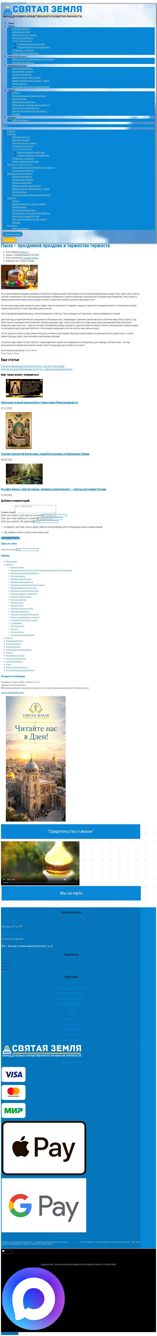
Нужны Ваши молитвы (71, 1003)
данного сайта (74, 1242)
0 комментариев (29, 257)
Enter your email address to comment (19, 518)
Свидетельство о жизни (24, 35)
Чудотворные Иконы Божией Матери (31, 87)
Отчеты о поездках (21, 74)
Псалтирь (14, 629)
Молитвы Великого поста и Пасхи (24, 588)
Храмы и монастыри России (26, 77)
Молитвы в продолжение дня (22, 582)
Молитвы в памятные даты (21, 579)
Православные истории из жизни (29, 96)
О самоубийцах (16, 623)
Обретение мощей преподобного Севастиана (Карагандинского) (39, 402)
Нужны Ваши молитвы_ (24, 102)
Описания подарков (13, 644)
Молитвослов (19, 99)
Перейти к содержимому (13, 2)
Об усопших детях (17, 626)
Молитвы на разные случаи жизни (24, 594)
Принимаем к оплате (71, 1061)
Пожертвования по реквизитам (33, 47)
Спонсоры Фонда (21, 29)
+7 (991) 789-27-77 (11, 921)
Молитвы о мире (17, 605)
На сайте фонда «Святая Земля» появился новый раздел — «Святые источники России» (54, 489)
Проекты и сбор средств (71, 993)
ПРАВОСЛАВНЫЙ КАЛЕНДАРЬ (12, 693)
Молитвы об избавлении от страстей (25, 617)
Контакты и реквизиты (70, 1039)
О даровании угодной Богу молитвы (24, 620)
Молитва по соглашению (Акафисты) (31, 105)
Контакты (11, 117)
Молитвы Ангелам (18, 576)
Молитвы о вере (17, 603)
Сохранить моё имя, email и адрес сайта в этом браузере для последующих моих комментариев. (53, 526)
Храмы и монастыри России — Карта (30, 80)
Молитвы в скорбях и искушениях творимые (28, 585)
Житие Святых (19, 83)
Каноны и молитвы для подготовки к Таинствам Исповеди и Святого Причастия (41, 570)
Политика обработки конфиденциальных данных (71, 1237)
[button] (78, 125)
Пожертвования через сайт (31, 44)
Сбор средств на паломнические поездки (33, 59)
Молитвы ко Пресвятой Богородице (25, 591)
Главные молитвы (17, 567)
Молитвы (9, 564)
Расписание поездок (22, 71)
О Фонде (11, 26)
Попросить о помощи (23, 50)
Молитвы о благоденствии (21, 597)
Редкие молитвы (17, 632)
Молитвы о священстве (20, 611)
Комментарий (8, 512)
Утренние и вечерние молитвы (22, 635)
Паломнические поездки (17, 66)
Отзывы (16, 114)
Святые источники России (25, 108)
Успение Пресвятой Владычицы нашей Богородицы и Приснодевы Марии (45, 454)
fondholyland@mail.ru (12, 933)
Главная (11, 23)
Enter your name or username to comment (21, 515)
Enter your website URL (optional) (17, 521)
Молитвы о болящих (18, 600)
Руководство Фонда (22, 38)
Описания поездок (13, 647)
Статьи (15, 93)
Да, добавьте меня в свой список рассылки (25, 532)
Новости (11, 90)
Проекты (9, 653)
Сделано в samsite (136, 1247)
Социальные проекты (23, 62)
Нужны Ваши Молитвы (14, 641)
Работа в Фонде (20, 120)
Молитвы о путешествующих (22, 608)
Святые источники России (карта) (29, 111)
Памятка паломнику (22, 68)
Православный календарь (25, 53)
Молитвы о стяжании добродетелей (24, 614)
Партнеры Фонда (20, 32)
